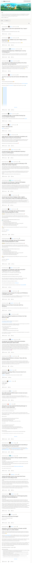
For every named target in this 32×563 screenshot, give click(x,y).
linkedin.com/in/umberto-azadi (18, 466)
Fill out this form (11, 85)
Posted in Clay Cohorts (4, 113)
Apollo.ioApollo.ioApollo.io (6, 449)
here (8, 259)
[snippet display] (29, 23)
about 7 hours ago (14, 113)
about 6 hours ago (15, 26)
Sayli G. (26, 118)
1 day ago (13, 381)
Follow (2, 20)
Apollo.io (26, 448)
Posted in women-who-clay (5, 474)
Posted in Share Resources (5, 267)
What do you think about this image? (10, 516)
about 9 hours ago (14, 124)
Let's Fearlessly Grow (8, 535)
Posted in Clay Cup (4, 381)
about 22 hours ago (16, 339)
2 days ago (14, 455)
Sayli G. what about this (7, 126)
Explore (7, 20)
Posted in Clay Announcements (6, 238)
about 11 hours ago (16, 180)
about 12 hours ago (16, 238)
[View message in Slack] (18, 26)
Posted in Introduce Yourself (5, 149)
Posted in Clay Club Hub (5, 26)
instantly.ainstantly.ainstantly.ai (16, 448)
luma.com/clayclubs (25, 83)
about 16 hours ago (14, 314)
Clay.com (7, 448)
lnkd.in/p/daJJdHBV (23, 284)
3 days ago (16, 474)
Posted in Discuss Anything (5, 514)
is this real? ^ (5, 383)
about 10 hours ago (16, 149)
